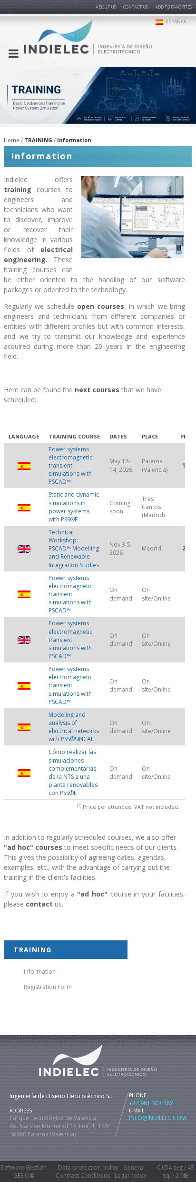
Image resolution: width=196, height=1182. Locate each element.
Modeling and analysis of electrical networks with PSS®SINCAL (74, 727)
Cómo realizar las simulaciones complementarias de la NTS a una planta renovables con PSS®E (73, 772)
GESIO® (23, 1176)
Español (176, 21)
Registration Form (48, 987)
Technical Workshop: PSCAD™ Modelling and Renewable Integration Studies (74, 548)
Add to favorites (173, 7)
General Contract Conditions (100, 1171)
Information (40, 972)
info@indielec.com (157, 1118)
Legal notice (131, 1176)
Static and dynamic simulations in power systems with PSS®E (74, 506)
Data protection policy (88, 1167)
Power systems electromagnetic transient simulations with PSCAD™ (70, 465)
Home (12, 139)
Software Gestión (23, 1167)
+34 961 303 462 (151, 1103)
